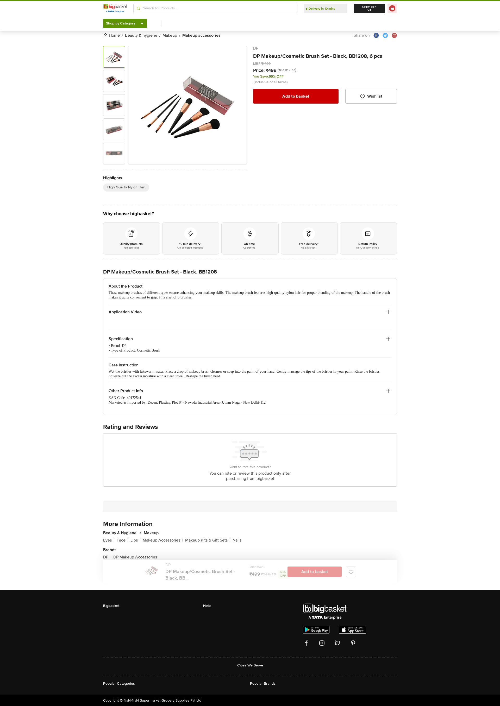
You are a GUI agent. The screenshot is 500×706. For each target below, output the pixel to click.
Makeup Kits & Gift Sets (207, 540)
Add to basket (295, 96)
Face (122, 540)
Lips (135, 540)
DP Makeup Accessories (135, 557)
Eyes (109, 540)
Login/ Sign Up (369, 8)
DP (255, 48)
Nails (237, 540)
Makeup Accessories (163, 540)
